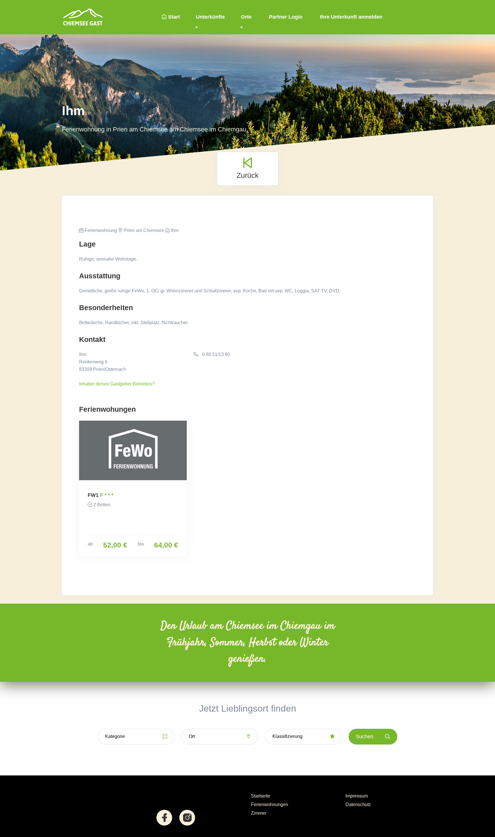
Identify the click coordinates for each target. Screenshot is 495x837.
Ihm (174, 230)
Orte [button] (246, 17)
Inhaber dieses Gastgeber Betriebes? (117, 383)
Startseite (260, 795)
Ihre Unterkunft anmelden (350, 17)
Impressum (356, 795)
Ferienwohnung (100, 230)
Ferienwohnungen (269, 804)
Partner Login (285, 17)
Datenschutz (358, 804)
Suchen (364, 736)
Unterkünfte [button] (210, 17)
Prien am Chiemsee (143, 230)
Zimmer (258, 813)
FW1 (93, 495)
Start (173, 17)
